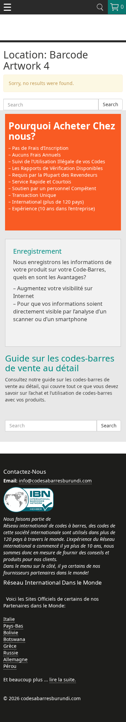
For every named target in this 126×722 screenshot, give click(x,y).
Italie (9, 619)
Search (110, 104)
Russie (10, 652)
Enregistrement (37, 251)
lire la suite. (62, 679)
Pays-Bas (13, 626)
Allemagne (15, 659)
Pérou (9, 666)
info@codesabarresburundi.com (55, 480)
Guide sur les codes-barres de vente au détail (59, 363)
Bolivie (10, 632)
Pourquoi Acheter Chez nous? (61, 130)
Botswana (14, 639)
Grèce (9, 646)
